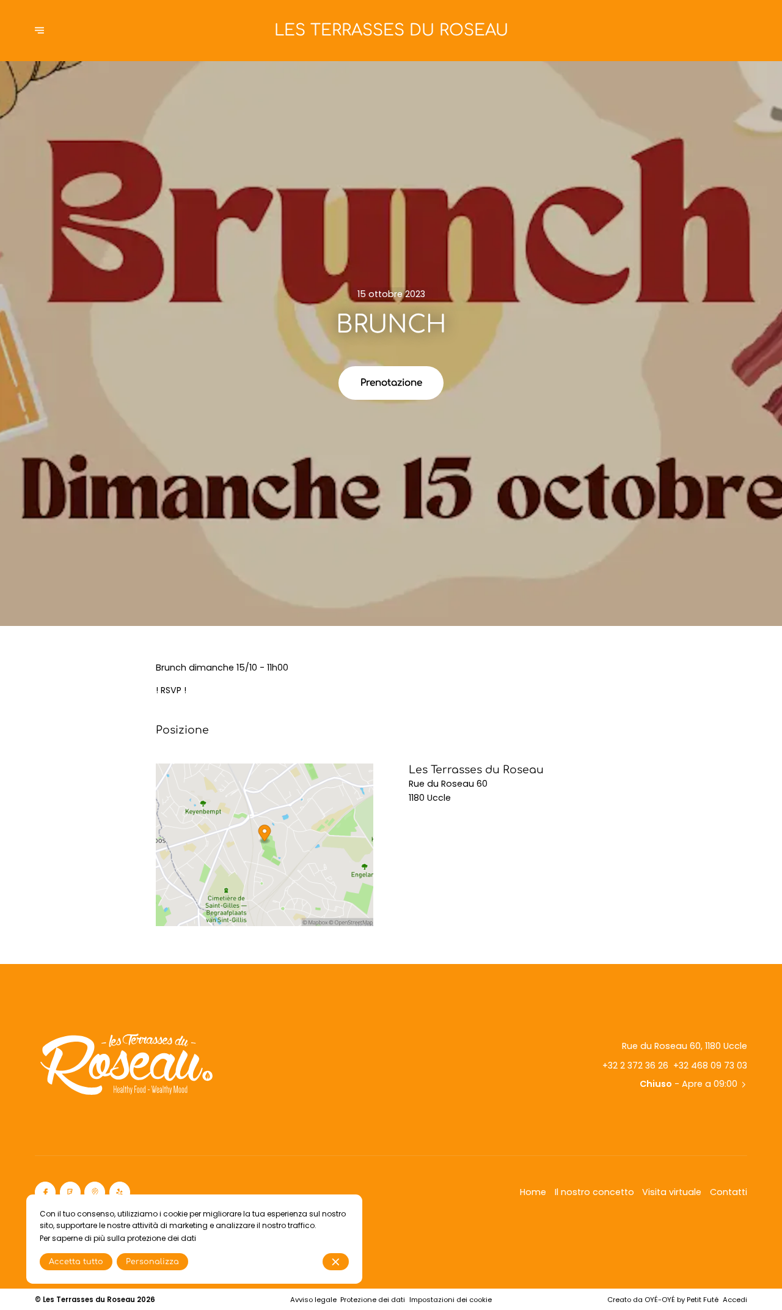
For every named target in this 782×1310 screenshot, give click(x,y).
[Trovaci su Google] (94, 1192)
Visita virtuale (671, 1192)
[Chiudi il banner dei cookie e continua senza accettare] (336, 1261)
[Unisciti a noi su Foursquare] (70, 1192)
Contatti (728, 1192)
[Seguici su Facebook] (45, 1192)
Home (533, 1192)
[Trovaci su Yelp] (119, 1192)
